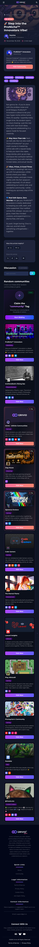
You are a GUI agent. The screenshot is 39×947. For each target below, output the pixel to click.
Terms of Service (19, 885)
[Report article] (23, 258)
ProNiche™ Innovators (19, 15)
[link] (31, 409)
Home (19, 870)
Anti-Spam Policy (19, 896)
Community (19, 874)
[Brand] (20, 2)
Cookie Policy (19, 892)
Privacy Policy (19, 889)
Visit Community (19, 67)
